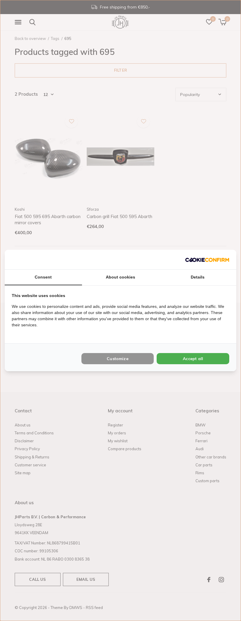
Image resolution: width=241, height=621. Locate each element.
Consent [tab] (43, 277)
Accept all (193, 358)
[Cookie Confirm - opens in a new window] (207, 259)
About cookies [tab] (120, 277)
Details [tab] (198, 277)
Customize (117, 358)
